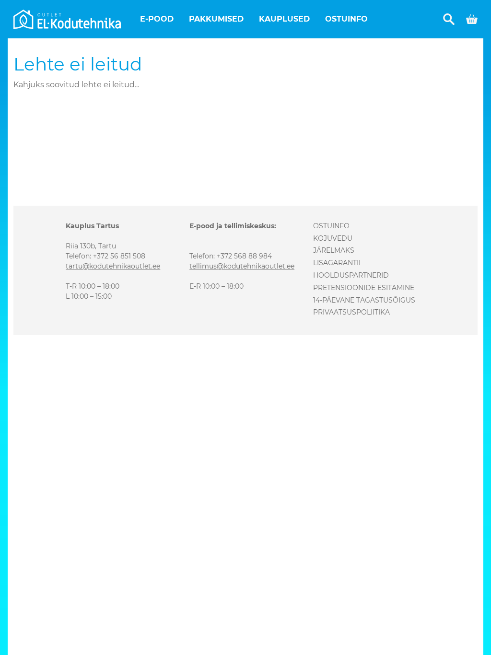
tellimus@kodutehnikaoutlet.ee (241, 266)
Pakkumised (216, 18)
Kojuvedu (332, 238)
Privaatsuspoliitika (351, 312)
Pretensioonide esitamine (363, 287)
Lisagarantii (337, 262)
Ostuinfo (346, 18)
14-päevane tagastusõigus (364, 300)
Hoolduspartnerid (351, 275)
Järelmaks (333, 250)
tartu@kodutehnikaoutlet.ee (113, 266)
